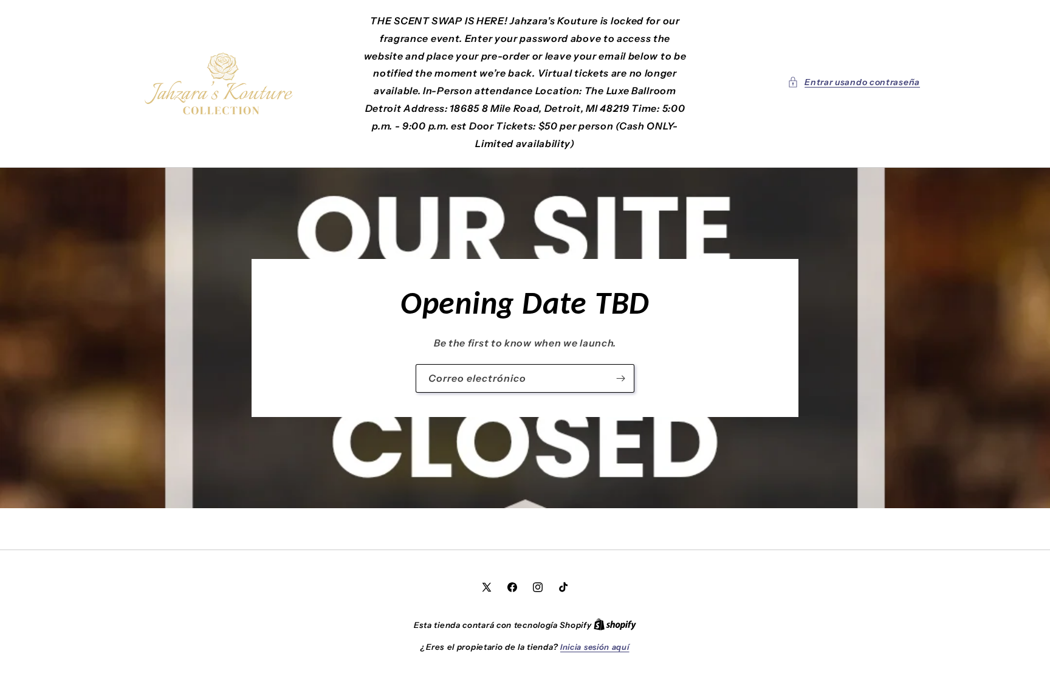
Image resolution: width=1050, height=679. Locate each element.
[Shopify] (615, 625)
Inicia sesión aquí (595, 647)
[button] (853, 82)
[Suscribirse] (620, 378)
